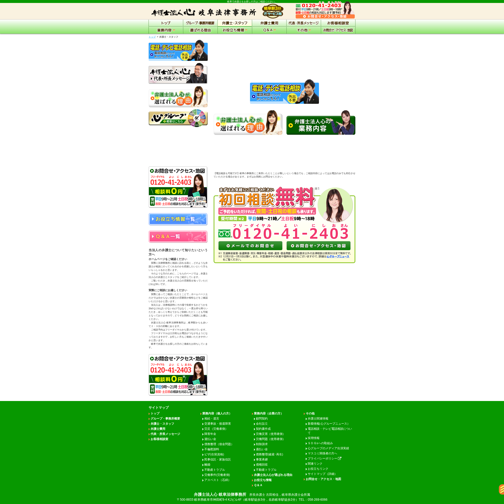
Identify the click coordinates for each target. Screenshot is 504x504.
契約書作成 (263, 428)
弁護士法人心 (252, 496)
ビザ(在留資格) (214, 454)
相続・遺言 (211, 418)
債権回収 (262, 464)
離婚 (207, 464)
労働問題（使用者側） (270, 439)
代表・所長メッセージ (165, 433)
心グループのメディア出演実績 (328, 448)
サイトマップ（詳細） (322, 473)
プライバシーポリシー (322, 458)
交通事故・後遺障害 (217, 423)
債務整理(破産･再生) (269, 454)
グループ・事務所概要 (165, 418)
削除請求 (262, 444)
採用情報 (314, 438)
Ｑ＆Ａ (258, 485)
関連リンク (315, 463)
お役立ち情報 (263, 480)
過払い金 (210, 439)
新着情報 (329, 423)
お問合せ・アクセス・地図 (323, 479)
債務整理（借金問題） (219, 444)
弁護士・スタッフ (162, 423)
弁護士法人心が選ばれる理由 (273, 474)
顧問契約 (262, 418)
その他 (310, 413)
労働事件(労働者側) (217, 474)
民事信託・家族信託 (217, 459)
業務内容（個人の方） (217, 413)
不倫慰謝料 (211, 449)
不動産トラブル (214, 469)
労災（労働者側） (216, 428)
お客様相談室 (159, 439)
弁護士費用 (158, 428)
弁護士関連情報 (318, 418)
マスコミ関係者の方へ (322, 453)
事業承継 (262, 459)
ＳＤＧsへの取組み (320, 443)
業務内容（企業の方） (269, 413)
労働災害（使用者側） (270, 433)
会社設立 (262, 423)
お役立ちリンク (318, 468)
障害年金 (210, 433)
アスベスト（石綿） (217, 480)
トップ (152, 36)
